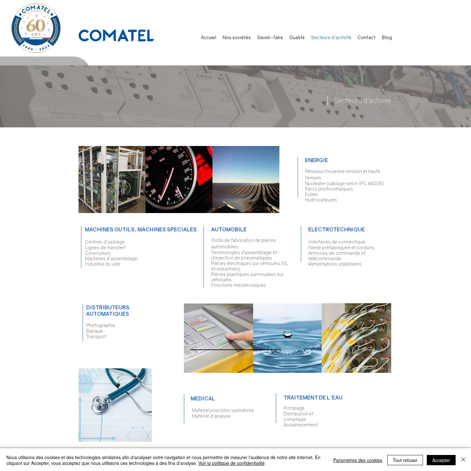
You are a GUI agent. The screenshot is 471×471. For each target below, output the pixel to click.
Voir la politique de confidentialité (231, 463)
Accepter (441, 460)
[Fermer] (463, 460)
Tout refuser (405, 460)
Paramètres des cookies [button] (357, 460)
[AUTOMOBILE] (178, 179)
